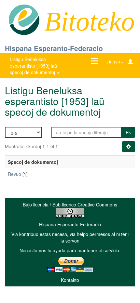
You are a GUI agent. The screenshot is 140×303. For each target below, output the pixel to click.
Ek (128, 132)
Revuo (14, 174)
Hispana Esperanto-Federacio (54, 48)
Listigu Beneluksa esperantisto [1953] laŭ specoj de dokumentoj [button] (33, 65)
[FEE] (24, 19)
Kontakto (70, 280)
